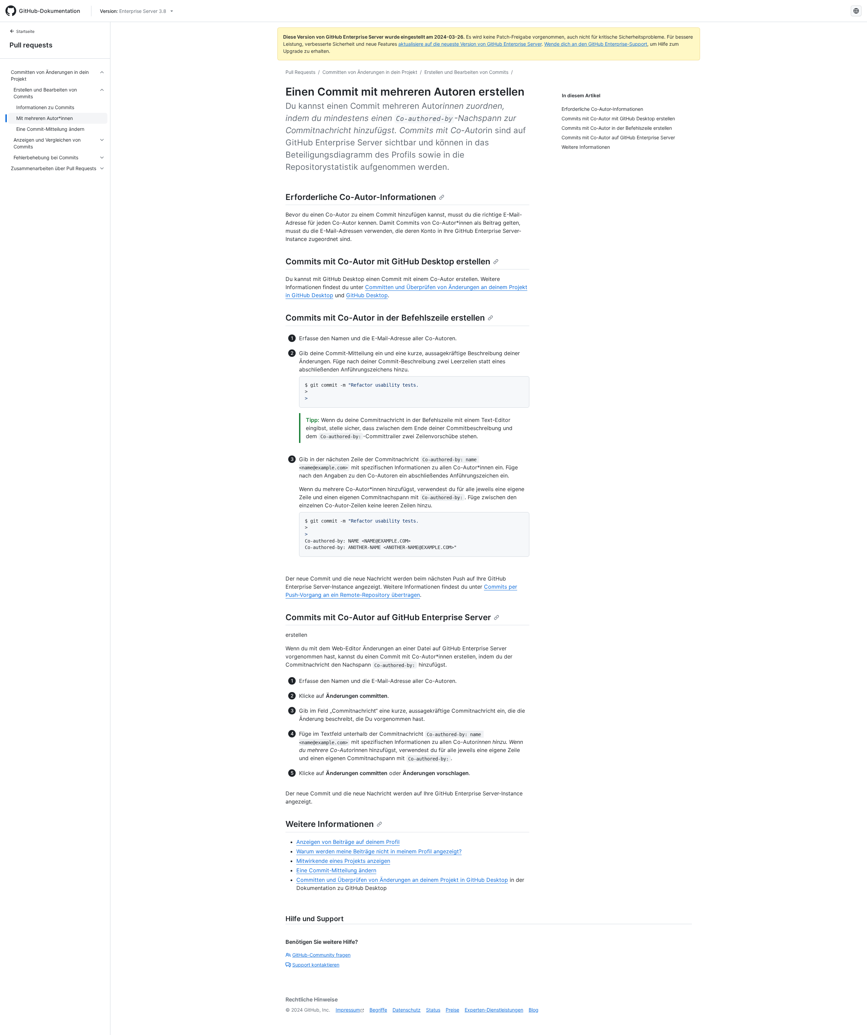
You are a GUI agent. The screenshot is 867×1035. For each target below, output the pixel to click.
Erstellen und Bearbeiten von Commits (466, 72)
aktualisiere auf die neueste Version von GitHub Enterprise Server (470, 44)
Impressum (348, 1010)
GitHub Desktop (367, 295)
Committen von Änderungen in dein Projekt (369, 72)
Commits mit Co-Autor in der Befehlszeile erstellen (385, 318)
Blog (533, 1010)
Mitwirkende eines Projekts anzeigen (343, 860)
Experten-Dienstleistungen (494, 1010)
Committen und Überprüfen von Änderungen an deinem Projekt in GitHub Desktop (402, 879)
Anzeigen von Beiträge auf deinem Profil (348, 841)
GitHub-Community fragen (321, 955)
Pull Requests (300, 72)
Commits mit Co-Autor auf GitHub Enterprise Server (388, 617)
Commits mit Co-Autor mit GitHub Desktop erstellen (388, 261)
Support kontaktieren (315, 965)
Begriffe (378, 1010)
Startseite (25, 31)
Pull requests (30, 45)
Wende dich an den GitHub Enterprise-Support (595, 44)
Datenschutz (407, 1010)
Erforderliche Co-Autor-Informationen (361, 197)
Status (433, 1010)
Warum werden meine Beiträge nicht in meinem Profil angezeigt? (379, 851)
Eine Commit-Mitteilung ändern (336, 870)
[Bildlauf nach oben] (852, 1020)
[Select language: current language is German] (856, 10)
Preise (452, 1010)
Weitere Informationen (330, 824)
